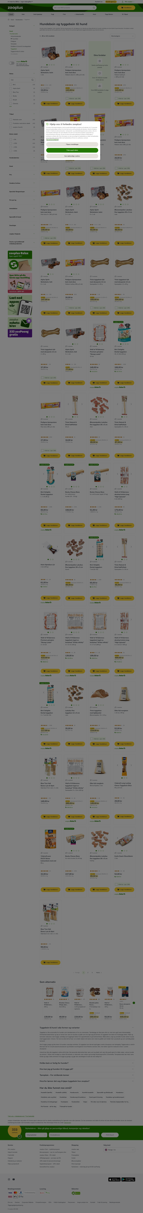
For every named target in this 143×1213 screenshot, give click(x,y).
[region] (72, 140)
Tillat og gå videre (72, 150)
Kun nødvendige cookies (72, 156)
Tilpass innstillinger (72, 144)
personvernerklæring (52, 139)
